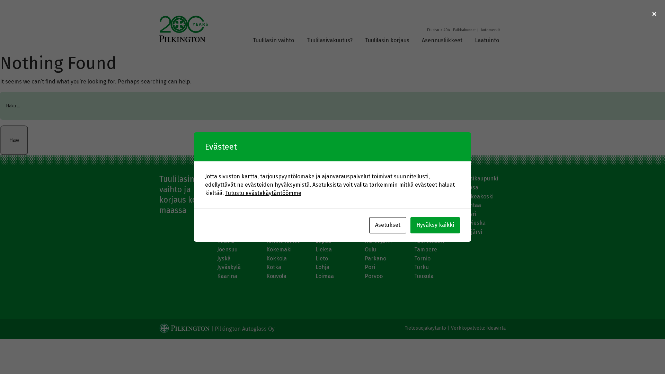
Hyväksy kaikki (435, 225)
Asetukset (387, 225)
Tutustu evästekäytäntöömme (263, 193)
